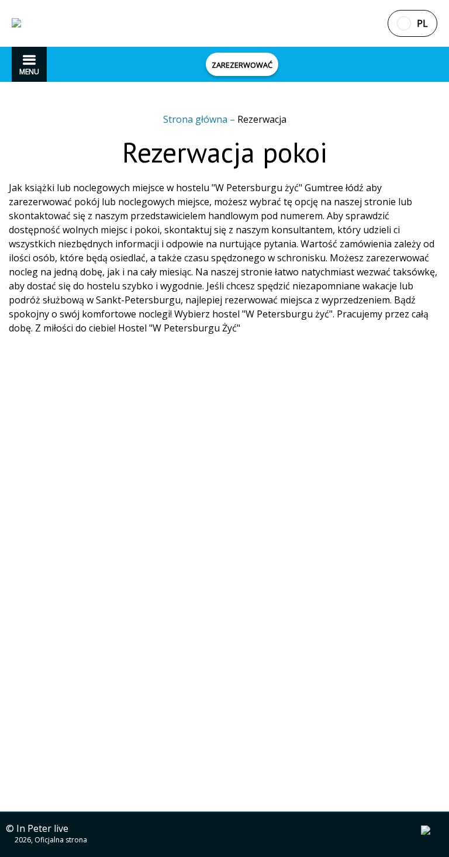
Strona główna (196, 119)
